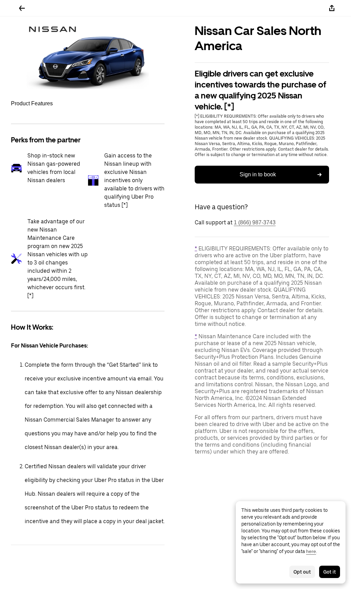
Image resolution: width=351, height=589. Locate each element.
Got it (329, 572)
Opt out (302, 572)
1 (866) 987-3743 (255, 222)
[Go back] (22, 8)
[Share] (332, 8)
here (311, 551)
